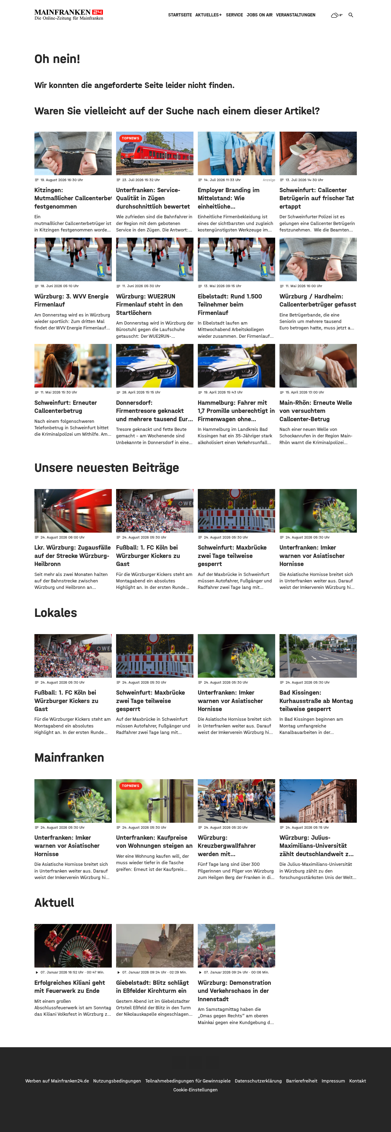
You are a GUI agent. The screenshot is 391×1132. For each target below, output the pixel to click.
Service (234, 15)
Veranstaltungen (295, 15)
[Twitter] (195, 1062)
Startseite (180, 15)
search (351, 15)
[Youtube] (212, 1062)
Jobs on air (259, 15)
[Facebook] (179, 1062)
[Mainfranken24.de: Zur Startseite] (68, 15)
